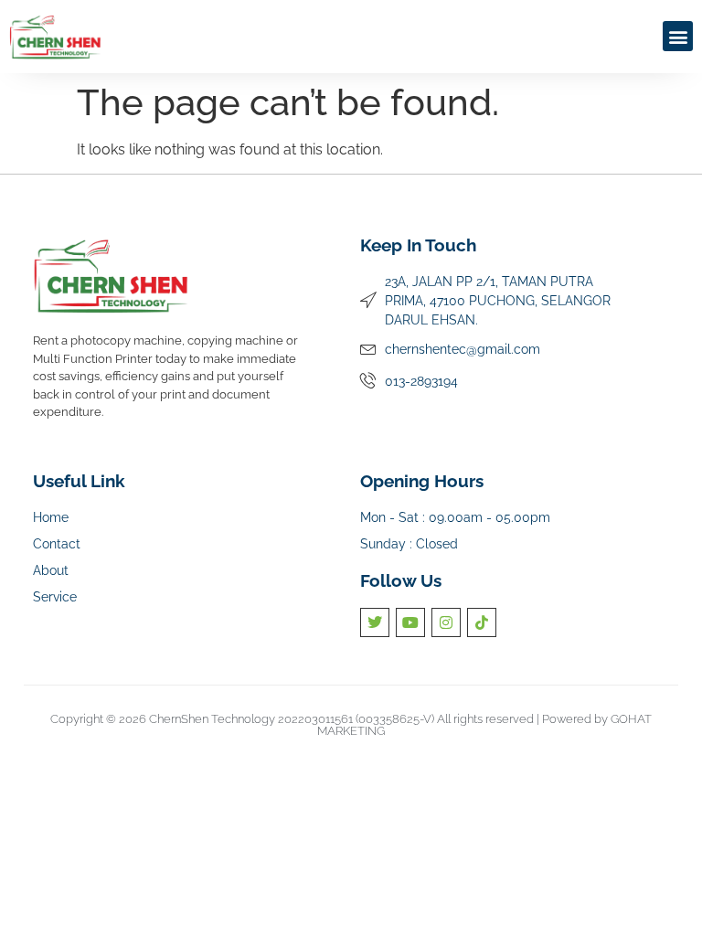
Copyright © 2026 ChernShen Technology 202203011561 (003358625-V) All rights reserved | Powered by (330, 719)
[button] (678, 36)
